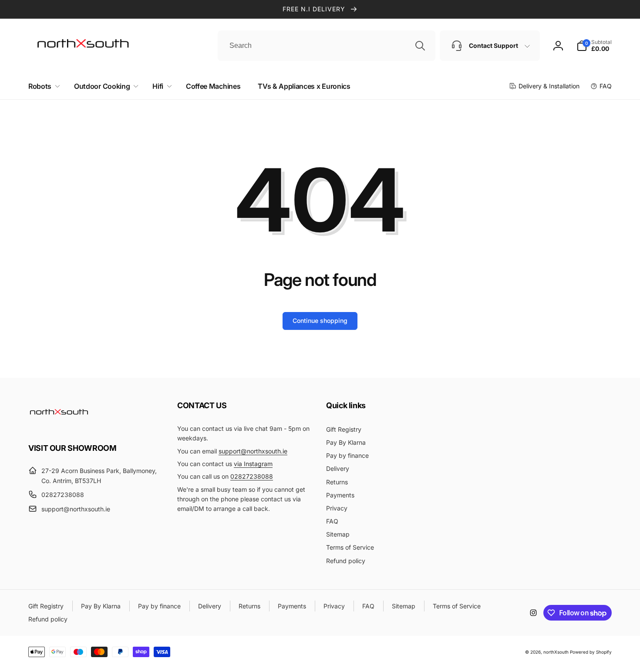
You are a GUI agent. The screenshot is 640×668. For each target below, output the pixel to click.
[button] (42, 86)
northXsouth (556, 652)
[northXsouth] (58, 424)
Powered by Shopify (591, 652)
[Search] (420, 45)
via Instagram (253, 463)
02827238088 (251, 476)
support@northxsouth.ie (253, 451)
